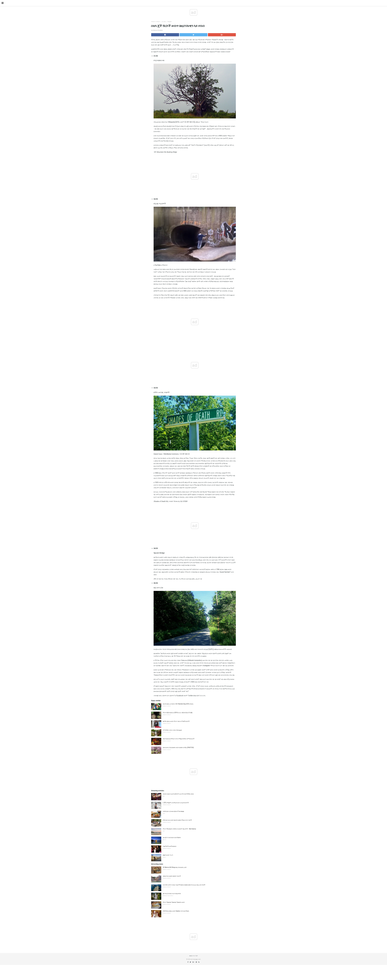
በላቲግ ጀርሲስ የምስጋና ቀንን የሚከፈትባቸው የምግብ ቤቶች (178, 739)
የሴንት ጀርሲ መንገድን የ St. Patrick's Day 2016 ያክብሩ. (178, 704)
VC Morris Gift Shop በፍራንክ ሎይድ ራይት (175, 867)
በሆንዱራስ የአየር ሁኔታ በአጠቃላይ (172, 893)
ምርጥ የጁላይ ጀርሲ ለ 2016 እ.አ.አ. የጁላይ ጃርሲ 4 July (177, 712)
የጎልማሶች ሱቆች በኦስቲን (169, 846)
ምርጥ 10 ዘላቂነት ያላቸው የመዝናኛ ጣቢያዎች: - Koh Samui (179, 829)
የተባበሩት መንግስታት (155, 21)
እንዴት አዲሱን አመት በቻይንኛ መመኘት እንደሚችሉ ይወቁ (178, 794)
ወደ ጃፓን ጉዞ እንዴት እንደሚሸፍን (172, 837)
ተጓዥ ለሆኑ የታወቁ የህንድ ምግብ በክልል (173, 811)
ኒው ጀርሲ (164, 21)
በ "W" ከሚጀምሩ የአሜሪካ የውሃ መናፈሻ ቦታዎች (176, 802)
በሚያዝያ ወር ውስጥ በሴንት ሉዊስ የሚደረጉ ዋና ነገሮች (177, 820)
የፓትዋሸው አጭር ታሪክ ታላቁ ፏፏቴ (172, 730)
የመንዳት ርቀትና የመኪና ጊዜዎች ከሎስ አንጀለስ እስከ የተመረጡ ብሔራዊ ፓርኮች (184, 885)
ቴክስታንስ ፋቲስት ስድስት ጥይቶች (172, 876)
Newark (170, 21)
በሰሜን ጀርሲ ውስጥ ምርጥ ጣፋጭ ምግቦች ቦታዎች (176, 721)
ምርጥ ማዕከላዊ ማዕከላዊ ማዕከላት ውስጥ (174, 902)
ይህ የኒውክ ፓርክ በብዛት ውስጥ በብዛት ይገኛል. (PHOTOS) (178, 747)
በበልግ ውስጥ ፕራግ (168, 855)
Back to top (193, 956)
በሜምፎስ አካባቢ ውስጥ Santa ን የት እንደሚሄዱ (176, 911)
